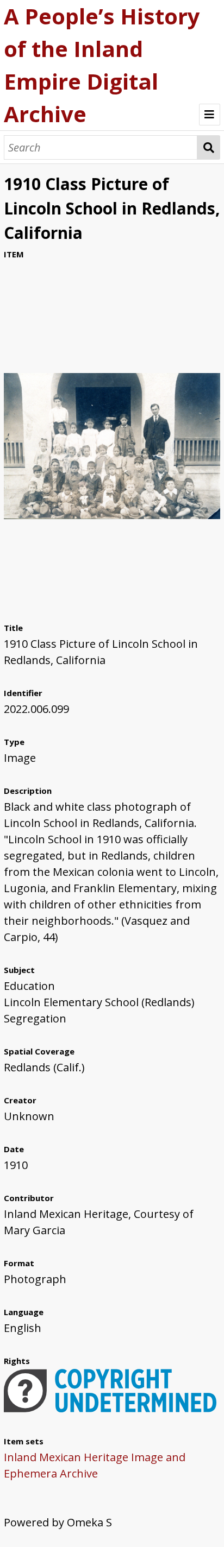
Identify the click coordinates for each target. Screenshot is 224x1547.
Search (208, 147)
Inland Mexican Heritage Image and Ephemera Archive (94, 1465)
